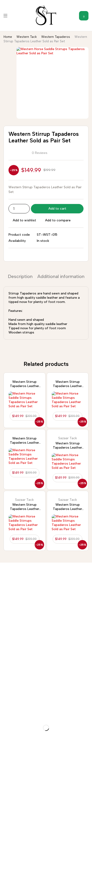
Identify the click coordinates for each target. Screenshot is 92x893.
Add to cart (57, 209)
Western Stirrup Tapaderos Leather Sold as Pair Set (24, 386)
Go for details (11, 662)
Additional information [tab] (60, 276)
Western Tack (27, 37)
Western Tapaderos (55, 37)
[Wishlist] (41, 377)
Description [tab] (20, 276)
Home (8, 37)
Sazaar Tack (67, 438)
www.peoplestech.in (52, 885)
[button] (24, 416)
